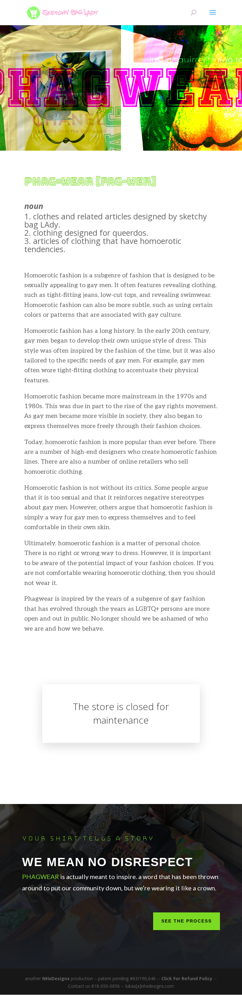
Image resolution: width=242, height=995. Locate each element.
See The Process (186, 920)
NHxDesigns (56, 978)
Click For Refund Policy (187, 978)
